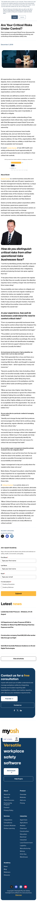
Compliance (8, 822)
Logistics (23, 845)
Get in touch (11, 771)
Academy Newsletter (9, 584)
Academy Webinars (8, 587)
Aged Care (23, 820)
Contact (6, 807)
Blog (5, 869)
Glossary (7, 875)
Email (3, 573)
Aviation (22, 825)
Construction (24, 831)
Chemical (23, 828)
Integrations (8, 820)
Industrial (23, 840)
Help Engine (18, 779)
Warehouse (24, 857)
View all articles (18, 658)
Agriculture (24, 822)
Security (6, 797)
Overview (23, 794)
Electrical (23, 837)
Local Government (26, 842)
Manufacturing (25, 848)
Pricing (22, 803)
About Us (7, 794)
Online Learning (9, 828)
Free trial (9, 698)
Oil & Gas (23, 854)
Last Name (4, 565)
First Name (4, 557)
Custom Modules (10, 825)
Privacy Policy (8, 810)
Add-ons (23, 800)
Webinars (7, 872)
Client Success (9, 800)
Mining (22, 851)
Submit (18, 593)
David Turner (5, 178)
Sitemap (18, 895)
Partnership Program (8, 803)
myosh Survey (12, 148)
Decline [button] (22, 17)
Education (23, 834)
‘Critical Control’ (7, 485)
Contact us (17, 705)
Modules (23, 797)
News (6, 866)
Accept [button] (14, 17)
